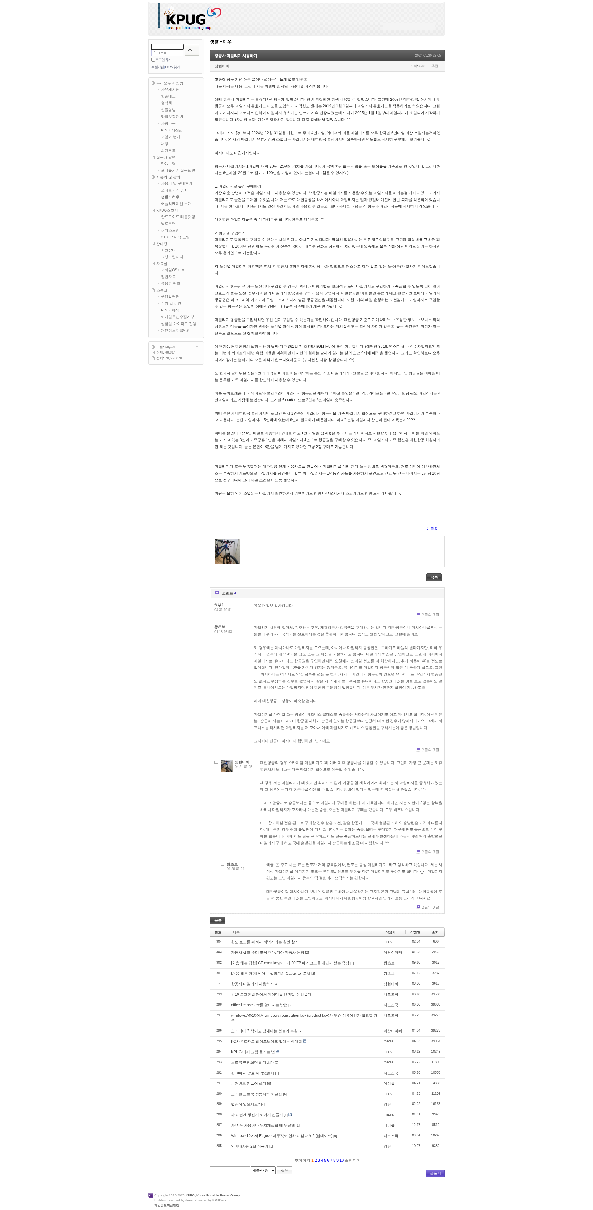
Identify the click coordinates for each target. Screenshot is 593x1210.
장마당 (161, 244)
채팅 (164, 144)
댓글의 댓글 (430, 614)
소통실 (161, 290)
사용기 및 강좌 (168, 177)
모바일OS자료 (173, 270)
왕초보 (219, 627)
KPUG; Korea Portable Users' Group (213, 1195)
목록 (434, 577)
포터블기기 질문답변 (178, 170)
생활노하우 (170, 197)
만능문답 (168, 163)
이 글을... (433, 528)
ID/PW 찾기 (172, 67)
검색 (284, 1170)
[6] (269, 1083)
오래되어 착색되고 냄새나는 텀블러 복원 (264, 1031)
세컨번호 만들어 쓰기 (248, 1083)
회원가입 (157, 67)
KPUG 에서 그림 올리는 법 (253, 1052)
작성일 (415, 932)
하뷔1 (219, 605)
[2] (307, 952)
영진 (387, 1104)
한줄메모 (168, 96)
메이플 (389, 1083)
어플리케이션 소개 (176, 204)
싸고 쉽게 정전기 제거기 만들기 (257, 1115)
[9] (335, 1136)
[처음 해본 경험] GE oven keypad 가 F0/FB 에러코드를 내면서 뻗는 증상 (290, 963)
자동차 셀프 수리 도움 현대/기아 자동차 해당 (267, 952)
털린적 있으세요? (245, 1104)
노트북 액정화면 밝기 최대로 (254, 1062)
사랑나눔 (168, 123)
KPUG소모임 (167, 210)
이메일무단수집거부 (177, 317)
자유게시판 (170, 89)
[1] (352, 963)
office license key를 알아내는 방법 (259, 1005)
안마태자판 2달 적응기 (249, 1146)
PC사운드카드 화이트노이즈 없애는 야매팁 (266, 1041)
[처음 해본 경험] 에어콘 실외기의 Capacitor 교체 (270, 973)
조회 (435, 932)
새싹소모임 (170, 230)
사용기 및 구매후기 (176, 183)
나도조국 (391, 994)
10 (341, 1160)
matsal (389, 941)
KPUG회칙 (170, 310)
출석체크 (168, 103)
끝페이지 (353, 1160)
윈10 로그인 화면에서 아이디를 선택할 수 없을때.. (272, 994)
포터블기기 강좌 (174, 190)
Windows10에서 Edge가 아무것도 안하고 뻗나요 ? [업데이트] (281, 1136)
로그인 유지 (163, 60)
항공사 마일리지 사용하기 (236, 55)
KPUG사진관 (172, 130)
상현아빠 (222, 66)
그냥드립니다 (172, 257)
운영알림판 (170, 296)
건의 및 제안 (171, 303)
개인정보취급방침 (176, 330)
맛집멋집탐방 (172, 116)
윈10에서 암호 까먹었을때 (252, 1073)
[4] (276, 984)
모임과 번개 (170, 137)
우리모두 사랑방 (169, 83)
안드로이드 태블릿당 (178, 217)
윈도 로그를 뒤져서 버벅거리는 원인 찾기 (265, 942)
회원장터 (168, 250)
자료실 (161, 264)
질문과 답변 (166, 157)
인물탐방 (168, 110)
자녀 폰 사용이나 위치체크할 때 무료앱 (263, 1125)
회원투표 (168, 150)
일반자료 (168, 277)
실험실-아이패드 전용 (178, 324)
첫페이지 (301, 1160)
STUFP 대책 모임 (175, 237)
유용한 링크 (170, 283)
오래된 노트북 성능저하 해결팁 (256, 1094)
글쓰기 (435, 1173)
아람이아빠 (393, 952)
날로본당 (168, 223)
